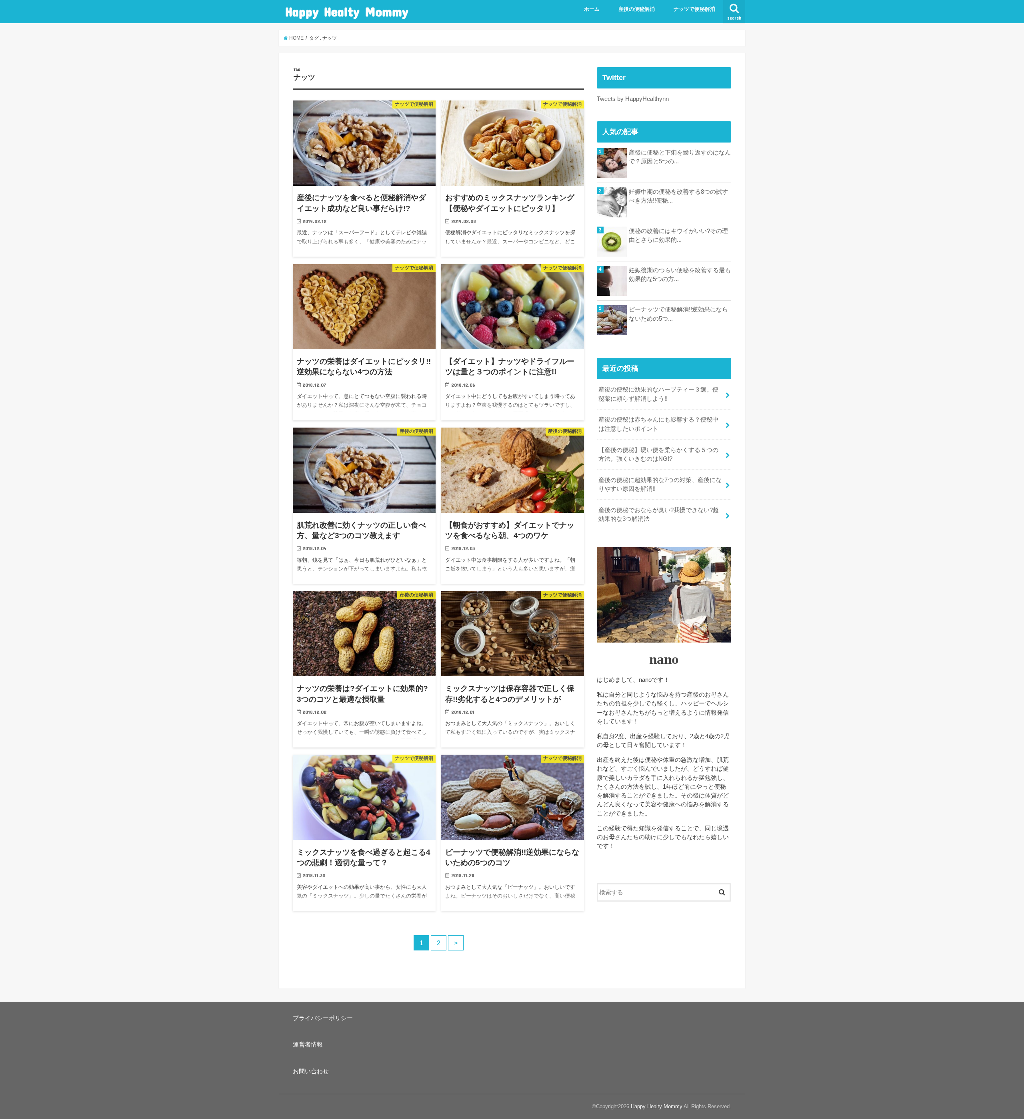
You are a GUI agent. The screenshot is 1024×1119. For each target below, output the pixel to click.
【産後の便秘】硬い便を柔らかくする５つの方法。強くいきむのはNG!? (658, 454)
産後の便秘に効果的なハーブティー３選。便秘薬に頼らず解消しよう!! (658, 394)
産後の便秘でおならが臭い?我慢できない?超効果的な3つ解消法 (658, 514)
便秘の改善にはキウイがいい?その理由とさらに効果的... (678, 235)
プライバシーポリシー (323, 1018)
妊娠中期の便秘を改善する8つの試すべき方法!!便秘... (678, 196)
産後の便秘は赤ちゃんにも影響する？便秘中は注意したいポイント (658, 424)
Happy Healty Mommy (346, 11)
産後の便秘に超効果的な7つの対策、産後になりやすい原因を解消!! (660, 484)
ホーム (592, 9)
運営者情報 (308, 1044)
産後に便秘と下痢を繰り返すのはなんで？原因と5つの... (680, 157)
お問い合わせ (311, 1071)
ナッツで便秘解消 (694, 9)
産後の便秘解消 (636, 9)
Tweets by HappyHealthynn (633, 99)
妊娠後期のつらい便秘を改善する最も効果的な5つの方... (680, 274)
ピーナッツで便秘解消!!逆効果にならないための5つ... (678, 313)
